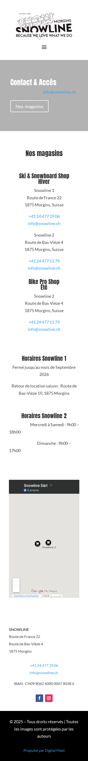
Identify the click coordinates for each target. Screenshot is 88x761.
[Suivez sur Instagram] (49, 698)
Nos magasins (29, 106)
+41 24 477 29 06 (44, 216)
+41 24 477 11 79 (44, 261)
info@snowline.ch (59, 91)
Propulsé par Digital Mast (44, 750)
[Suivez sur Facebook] (39, 698)
